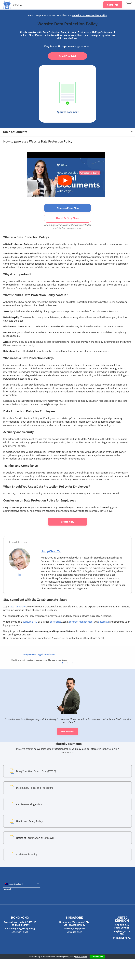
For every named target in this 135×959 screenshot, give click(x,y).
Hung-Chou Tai (51, 551)
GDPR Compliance (59, 15)
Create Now (67, 521)
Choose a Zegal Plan (67, 208)
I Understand (97, 956)
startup (27, 621)
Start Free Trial (67, 56)
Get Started (67, 731)
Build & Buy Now (67, 218)
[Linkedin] (19, 575)
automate (103, 621)
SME (34, 621)
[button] (62, 662)
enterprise (55, 621)
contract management (81, 621)
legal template (18, 606)
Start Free (112, 4)
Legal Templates (37, 15)
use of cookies (81, 956)
